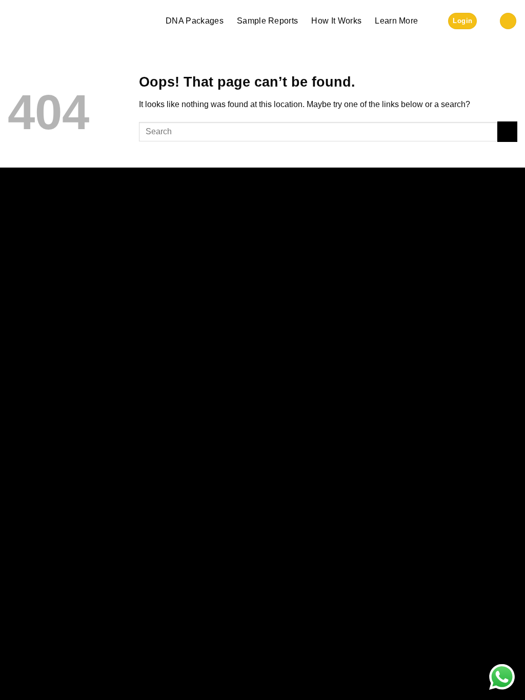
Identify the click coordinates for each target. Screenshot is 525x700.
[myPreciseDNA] (48, 21)
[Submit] (507, 131)
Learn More (396, 20)
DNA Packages (195, 20)
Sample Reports (267, 20)
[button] (462, 21)
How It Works (336, 20)
